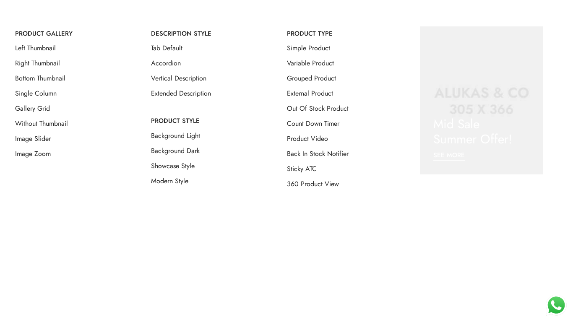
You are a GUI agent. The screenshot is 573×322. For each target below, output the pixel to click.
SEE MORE (449, 155)
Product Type (310, 33)
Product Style (175, 120)
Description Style (181, 33)
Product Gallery (44, 33)
